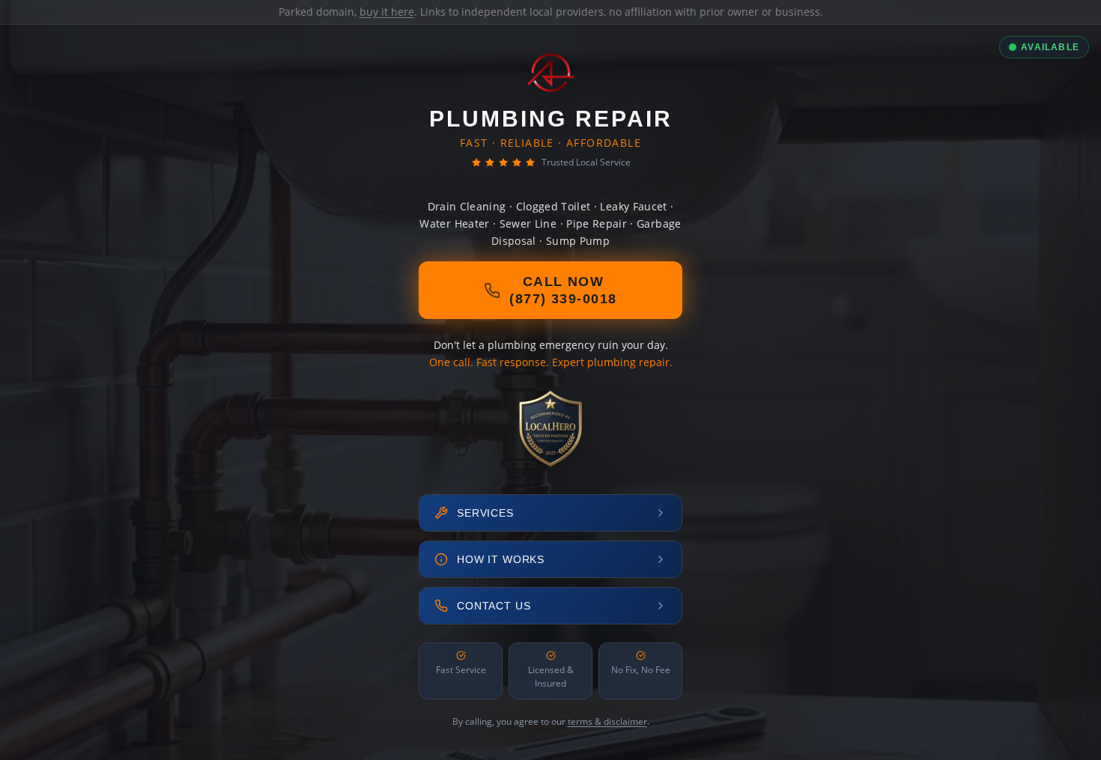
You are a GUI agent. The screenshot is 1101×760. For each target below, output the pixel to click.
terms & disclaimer (607, 721)
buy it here (387, 11)
